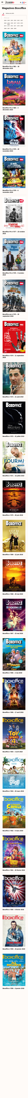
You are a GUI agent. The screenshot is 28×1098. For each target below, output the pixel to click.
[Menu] (2, 2)
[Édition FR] (24, 2)
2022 (18, 20)
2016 (18, 23)
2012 (12, 25)
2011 (15, 25)
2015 (21, 23)
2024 (12, 20)
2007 (8, 28)
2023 (15, 20)
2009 (21, 25)
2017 (15, 23)
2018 (12, 23)
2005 (15, 28)
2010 (18, 25)
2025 (8, 20)
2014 (5, 25)
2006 (12, 28)
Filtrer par (6, 17)
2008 (5, 28)
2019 (8, 23)
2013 (8, 25)
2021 (21, 20)
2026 (5, 20)
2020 (5, 23)
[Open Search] (20, 2)
